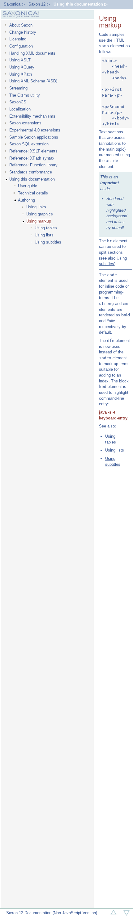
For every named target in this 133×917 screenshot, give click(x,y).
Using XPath (20, 74)
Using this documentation (32, 179)
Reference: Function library (33, 165)
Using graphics (39, 214)
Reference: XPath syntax (31, 158)
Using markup (38, 221)
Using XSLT (20, 60)
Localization (20, 109)
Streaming (18, 88)
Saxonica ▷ (14, 4)
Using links (36, 207)
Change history (22, 32)
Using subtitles (48, 242)
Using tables (46, 228)
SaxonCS (17, 102)
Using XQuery (21, 67)
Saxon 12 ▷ (39, 4)
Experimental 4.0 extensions (34, 130)
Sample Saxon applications (33, 137)
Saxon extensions (25, 123)
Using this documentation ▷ (80, 4)
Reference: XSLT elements (33, 151)
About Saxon (20, 25)
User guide (27, 186)
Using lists (44, 235)
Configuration (21, 46)
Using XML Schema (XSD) (33, 81)
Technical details (33, 193)
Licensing (17, 39)
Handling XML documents (32, 53)
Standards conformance (30, 172)
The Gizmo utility (24, 95)
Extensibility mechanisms (32, 116)
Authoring (26, 200)
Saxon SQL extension (29, 144)
